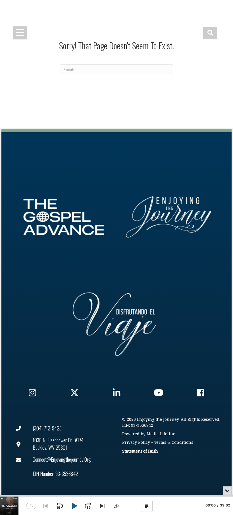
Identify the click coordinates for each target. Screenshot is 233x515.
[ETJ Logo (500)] (169, 216)
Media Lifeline (161, 434)
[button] (134, 7)
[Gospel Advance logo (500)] (63, 216)
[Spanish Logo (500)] (114, 322)
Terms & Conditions (173, 442)
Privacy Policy (136, 442)
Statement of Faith (140, 451)
